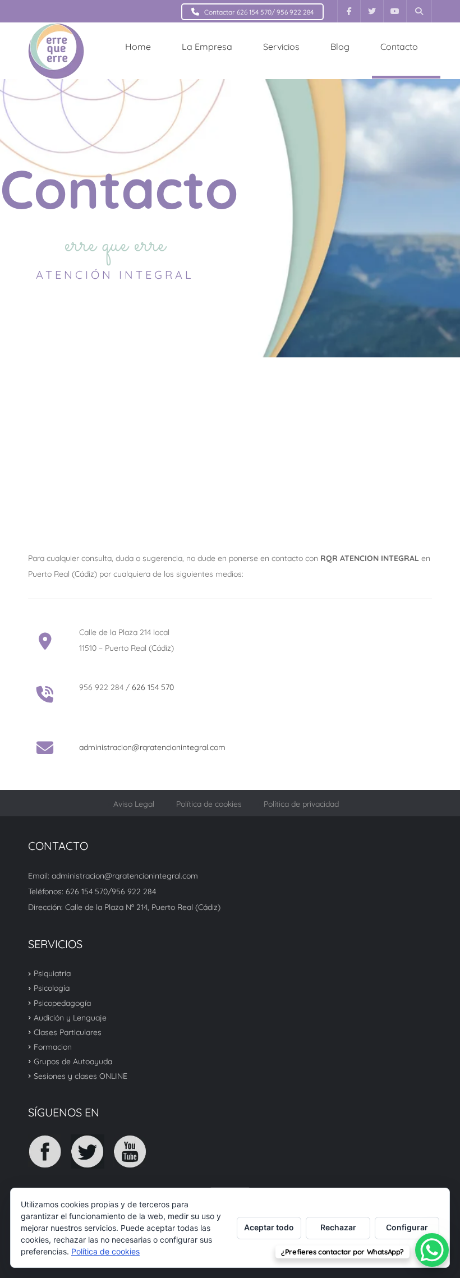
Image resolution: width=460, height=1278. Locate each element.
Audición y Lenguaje (70, 1018)
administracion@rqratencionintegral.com (152, 747)
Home (138, 46)
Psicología (52, 988)
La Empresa (207, 46)
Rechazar (338, 1227)
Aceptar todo (269, 1227)
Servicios (281, 46)
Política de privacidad (301, 804)
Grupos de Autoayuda (73, 1061)
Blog (339, 46)
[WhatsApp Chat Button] (432, 1250)
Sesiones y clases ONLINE (80, 1076)
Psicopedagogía (62, 1002)
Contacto (399, 46)
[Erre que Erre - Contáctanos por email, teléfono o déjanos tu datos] (56, 50)
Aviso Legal (133, 804)
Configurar (407, 1227)
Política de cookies (209, 804)
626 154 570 (153, 687)
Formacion (53, 1047)
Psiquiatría (52, 973)
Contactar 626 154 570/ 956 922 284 (259, 12)
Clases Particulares (68, 1032)
